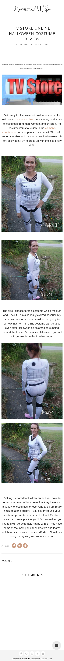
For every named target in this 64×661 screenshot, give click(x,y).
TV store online (24, 119)
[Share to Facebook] (14, 545)
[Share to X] (19, 545)
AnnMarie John (46, 659)
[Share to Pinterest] (25, 545)
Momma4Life (32, 8)
